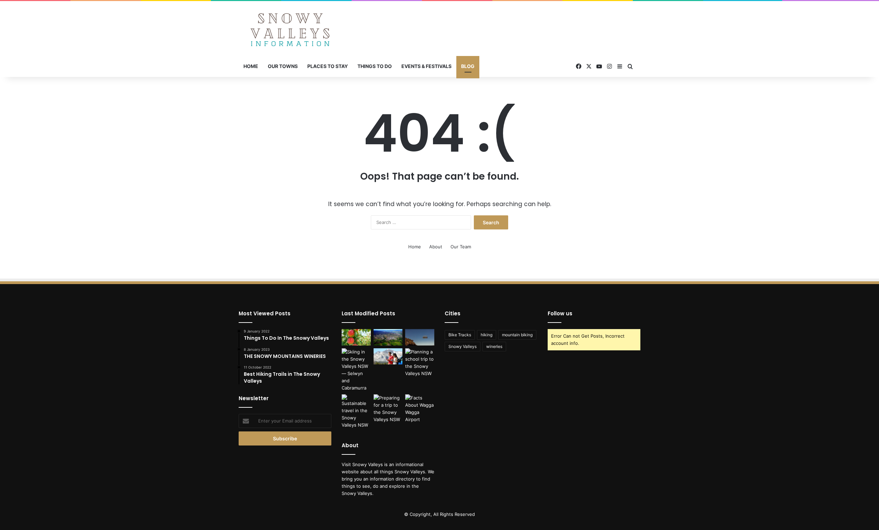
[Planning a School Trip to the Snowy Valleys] (419, 362)
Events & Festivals (426, 66)
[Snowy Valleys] (290, 28)
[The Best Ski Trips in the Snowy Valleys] (356, 370)
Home (250, 66)
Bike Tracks (459, 334)
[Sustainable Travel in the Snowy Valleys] (356, 411)
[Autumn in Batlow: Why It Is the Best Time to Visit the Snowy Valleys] (356, 337)
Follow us (560, 313)
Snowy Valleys (462, 346)
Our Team (460, 246)
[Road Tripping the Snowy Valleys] (388, 356)
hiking (486, 334)
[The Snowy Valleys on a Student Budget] (419, 337)
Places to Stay (327, 66)
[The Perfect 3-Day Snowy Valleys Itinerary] (388, 337)
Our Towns (283, 66)
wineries (494, 346)
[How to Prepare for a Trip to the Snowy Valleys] (388, 408)
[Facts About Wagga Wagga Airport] (419, 408)
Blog (468, 66)
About (435, 246)
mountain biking (517, 334)
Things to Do (374, 66)
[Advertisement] (508, 23)
